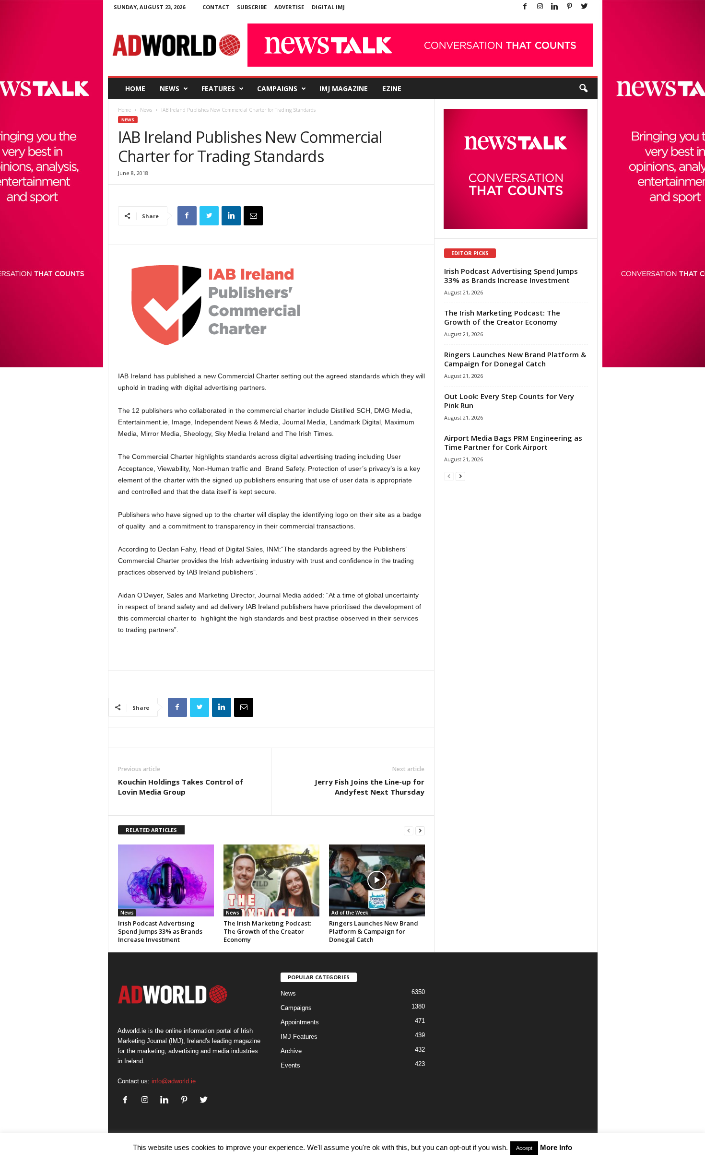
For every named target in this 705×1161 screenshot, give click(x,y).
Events (290, 1065)
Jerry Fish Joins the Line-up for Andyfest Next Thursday (369, 787)
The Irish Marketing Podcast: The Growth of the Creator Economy (267, 931)
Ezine (391, 88)
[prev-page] (408, 830)
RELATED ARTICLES (151, 829)
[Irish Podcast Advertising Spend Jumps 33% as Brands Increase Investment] (166, 880)
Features (218, 88)
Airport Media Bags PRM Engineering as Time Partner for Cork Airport (513, 442)
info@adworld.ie (174, 1081)
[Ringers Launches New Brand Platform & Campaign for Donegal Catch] (377, 880)
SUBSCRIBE (252, 7)
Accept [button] (524, 1148)
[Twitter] (584, 7)
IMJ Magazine (343, 88)
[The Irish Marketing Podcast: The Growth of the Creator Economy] (271, 880)
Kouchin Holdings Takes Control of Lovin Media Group (180, 787)
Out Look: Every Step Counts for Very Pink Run (509, 400)
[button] (583, 88)
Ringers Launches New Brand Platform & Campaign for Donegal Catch (373, 931)
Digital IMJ (328, 7)
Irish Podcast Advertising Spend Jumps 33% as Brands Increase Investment (160, 931)
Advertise (289, 7)
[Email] (253, 215)
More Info (556, 1147)
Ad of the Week (349, 912)
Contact (215, 7)
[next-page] (420, 830)
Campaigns (277, 88)
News (169, 88)
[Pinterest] (570, 7)
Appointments (300, 1022)
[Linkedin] (555, 7)
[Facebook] (525, 7)
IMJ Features (299, 1036)
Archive (291, 1051)
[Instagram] (540, 7)
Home (135, 88)
